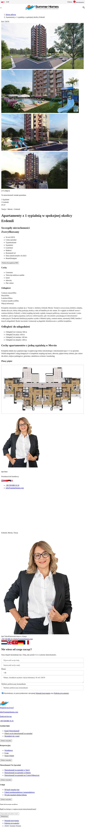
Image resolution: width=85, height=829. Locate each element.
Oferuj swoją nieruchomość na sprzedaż (18, 733)
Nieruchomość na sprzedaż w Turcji (17, 770)
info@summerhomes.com (15, 488)
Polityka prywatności (61, 693)
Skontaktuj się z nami (11, 736)
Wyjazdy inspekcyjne (11, 790)
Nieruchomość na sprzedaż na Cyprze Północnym (21, 775)
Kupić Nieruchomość (11, 731)
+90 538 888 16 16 (12, 485)
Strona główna (11, 14)
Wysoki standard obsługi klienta (15, 795)
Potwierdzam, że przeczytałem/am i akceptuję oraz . (36, 693)
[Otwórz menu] (1, 7)
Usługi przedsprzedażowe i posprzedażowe (19, 792)
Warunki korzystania (43, 693)
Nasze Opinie (9, 756)
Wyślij (6, 699)
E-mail (6, 493)
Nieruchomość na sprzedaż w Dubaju (17, 773)
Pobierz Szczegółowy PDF (10, 263)
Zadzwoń (18, 493)
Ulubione (69, 2)
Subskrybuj (4, 816)
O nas (6, 753)
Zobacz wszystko (6, 740)
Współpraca (8, 750)
